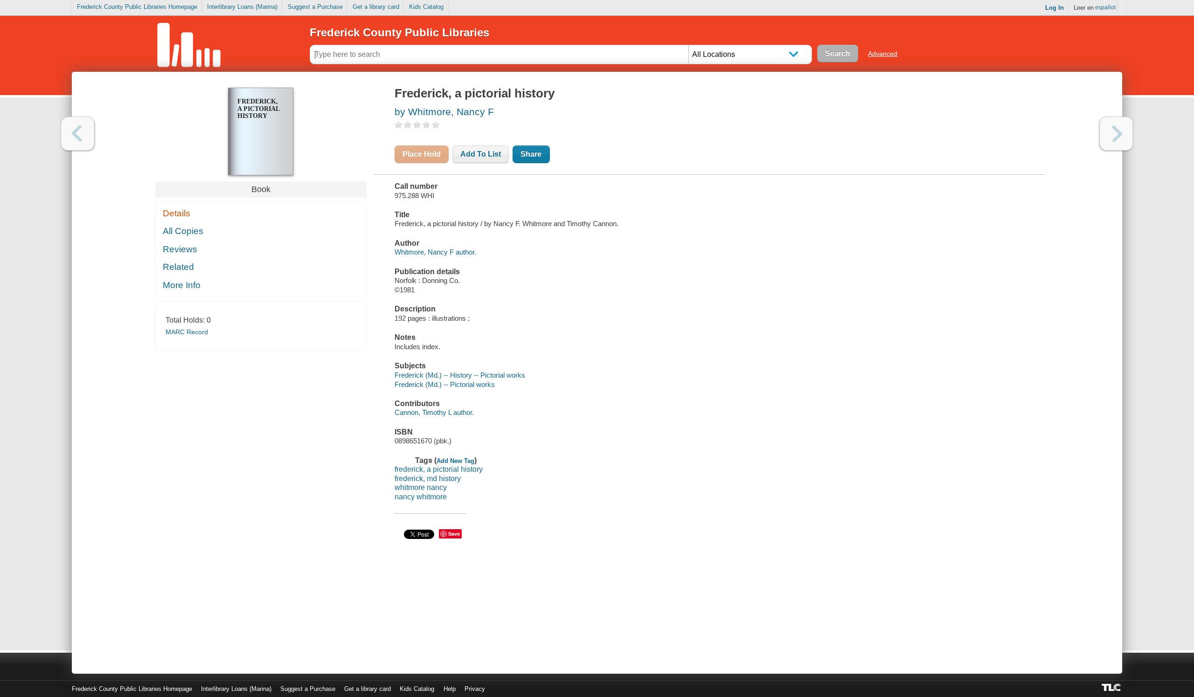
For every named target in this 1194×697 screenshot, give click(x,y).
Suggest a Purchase (315, 6)
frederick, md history (428, 479)
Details (176, 213)
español (1105, 7)
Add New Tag (455, 460)
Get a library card (376, 6)
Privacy (475, 688)
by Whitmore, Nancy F (444, 111)
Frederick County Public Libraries (399, 32)
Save (454, 533)
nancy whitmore (421, 497)
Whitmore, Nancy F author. (435, 252)
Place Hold (422, 154)
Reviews (180, 249)
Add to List (480, 154)
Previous (78, 134)
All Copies (183, 231)
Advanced (882, 53)
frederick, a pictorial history (439, 469)
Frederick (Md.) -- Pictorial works (445, 384)
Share (531, 154)
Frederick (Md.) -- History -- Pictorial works (460, 375)
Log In (1054, 7)
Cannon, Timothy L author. (434, 412)
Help (450, 688)
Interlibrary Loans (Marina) (242, 6)
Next (1116, 134)
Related (178, 267)
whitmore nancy (421, 487)
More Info (182, 285)
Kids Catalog (426, 6)
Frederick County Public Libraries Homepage (137, 6)
